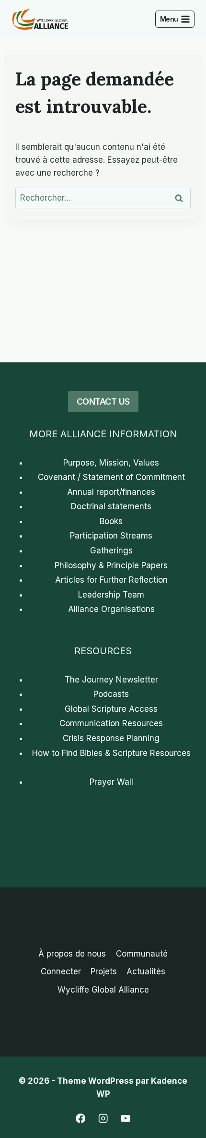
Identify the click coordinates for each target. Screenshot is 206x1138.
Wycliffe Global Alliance (103, 989)
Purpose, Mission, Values (111, 462)
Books (111, 521)
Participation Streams (111, 535)
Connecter (61, 971)
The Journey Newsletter (111, 679)
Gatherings (111, 550)
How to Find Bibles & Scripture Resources (111, 753)
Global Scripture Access (111, 709)
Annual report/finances (111, 492)
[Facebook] (81, 1118)
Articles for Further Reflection (111, 580)
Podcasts (111, 694)
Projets (104, 971)
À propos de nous (72, 953)
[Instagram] (103, 1118)
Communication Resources (111, 723)
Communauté (142, 953)
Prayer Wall (111, 782)
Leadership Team (111, 594)
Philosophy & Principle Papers (111, 565)
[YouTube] (126, 1118)
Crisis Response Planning (111, 738)
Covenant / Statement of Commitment (111, 477)
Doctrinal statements (111, 506)
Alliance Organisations (111, 609)
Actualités (145, 971)
